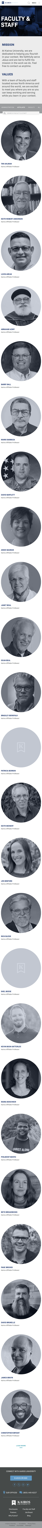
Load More (21, 1446)
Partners (13, 1512)
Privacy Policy (31, 1523)
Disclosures (13, 1509)
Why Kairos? (13, 1516)
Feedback (12, 1525)
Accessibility (20, 1525)
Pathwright (28, 1525)
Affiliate (21, 107)
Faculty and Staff (29, 1509)
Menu (34, 3)
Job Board (29, 1512)
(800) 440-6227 (30, 1492)
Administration (7, 107)
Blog (28, 1516)
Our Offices (11, 1492)
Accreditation (22, 1523)
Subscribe (21, 1478)
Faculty (31, 107)
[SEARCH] (29, 3)
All (39, 107)
